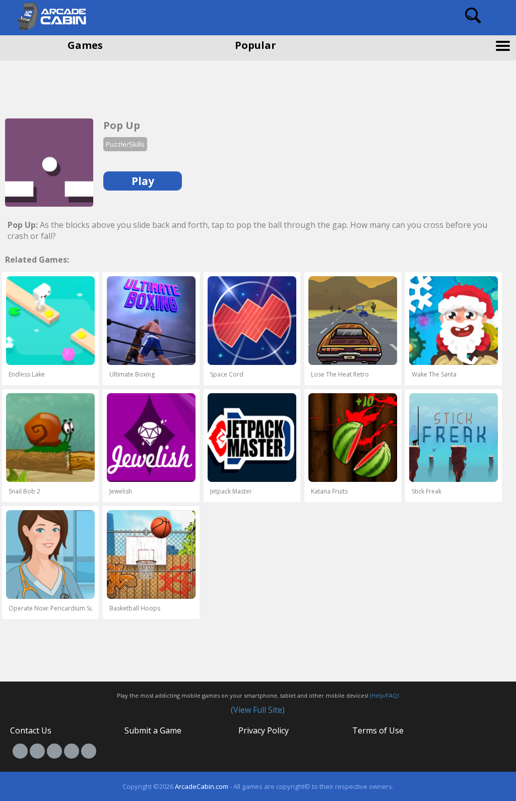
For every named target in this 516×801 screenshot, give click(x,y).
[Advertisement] (80, 85)
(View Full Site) (258, 709)
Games (85, 45)
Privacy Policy (263, 730)
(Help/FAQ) (384, 695)
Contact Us (30, 730)
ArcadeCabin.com (201, 786)
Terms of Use (378, 730)
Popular (255, 45)
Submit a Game (152, 730)
